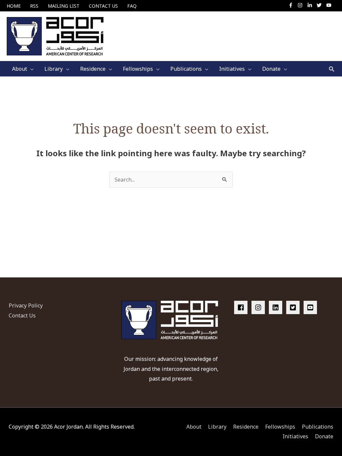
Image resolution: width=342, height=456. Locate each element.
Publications (317, 426)
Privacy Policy (26, 305)
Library (217, 426)
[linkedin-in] (311, 5)
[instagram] (302, 5)
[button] (331, 68)
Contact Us (22, 315)
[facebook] (242, 307)
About (193, 426)
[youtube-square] (311, 307)
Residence (246, 426)
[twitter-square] (294, 307)
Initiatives (295, 436)
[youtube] (329, 5)
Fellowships (280, 426)
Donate (324, 436)
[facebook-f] (292, 5)
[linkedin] (277, 307)
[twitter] (321, 5)
